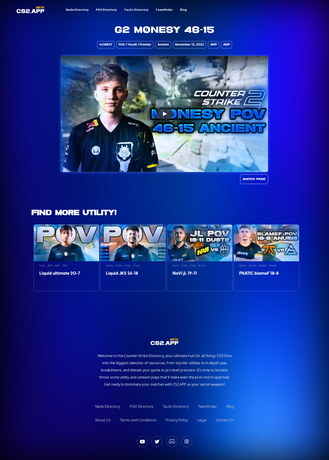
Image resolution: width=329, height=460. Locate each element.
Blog (183, 10)
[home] (30, 9)
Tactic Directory (136, 10)
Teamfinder (164, 10)
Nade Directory (77, 10)
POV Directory (106, 10)
